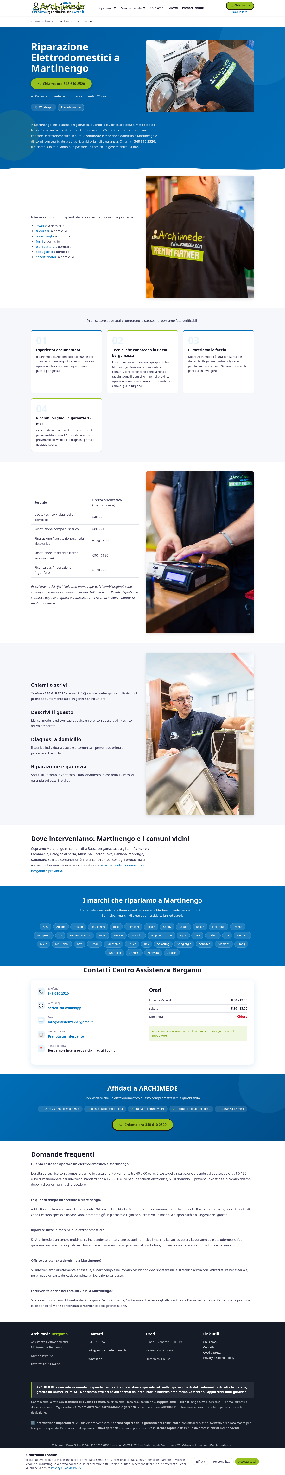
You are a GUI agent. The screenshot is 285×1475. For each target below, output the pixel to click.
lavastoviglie (45, 236)
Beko (116, 927)
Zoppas (171, 953)
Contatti (172, 8)
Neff (79, 944)
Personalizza (221, 1461)
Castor (183, 927)
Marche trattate (131, 8)
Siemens (224, 944)
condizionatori (46, 257)
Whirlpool (115, 953)
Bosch (151, 927)
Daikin (200, 927)
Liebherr (242, 935)
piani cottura (45, 246)
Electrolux (218, 927)
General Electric (80, 935)
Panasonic (113, 944)
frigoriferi (43, 231)
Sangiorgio (184, 944)
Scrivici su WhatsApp (64, 1008)
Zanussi (134, 953)
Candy (167, 927)
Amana (61, 927)
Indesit (212, 935)
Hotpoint (136, 935)
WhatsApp (45, 107)
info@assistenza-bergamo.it (70, 1022)
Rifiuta (200, 1461)
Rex (146, 944)
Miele (43, 944)
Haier (102, 935)
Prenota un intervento (66, 1036)
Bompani (133, 927)
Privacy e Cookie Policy (218, 1358)
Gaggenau (43, 935)
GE (60, 935)
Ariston (78, 927)
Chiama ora (242, 5)
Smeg (241, 944)
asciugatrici (44, 251)
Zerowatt (153, 953)
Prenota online (193, 8)
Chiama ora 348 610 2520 (63, 83)
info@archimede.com (218, 1445)
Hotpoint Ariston (161, 935)
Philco (132, 944)
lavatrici (42, 225)
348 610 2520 (58, 993)
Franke (237, 927)
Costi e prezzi (212, 1352)
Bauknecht (98, 927)
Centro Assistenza (42, 21)
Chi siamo (156, 8)
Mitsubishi (62, 944)
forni (39, 241)
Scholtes (204, 944)
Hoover (118, 935)
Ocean (94, 944)
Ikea (197, 935)
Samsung (163, 944)
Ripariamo (105, 8)
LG (227, 935)
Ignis (183, 935)
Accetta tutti (247, 1461)
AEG (45, 927)
